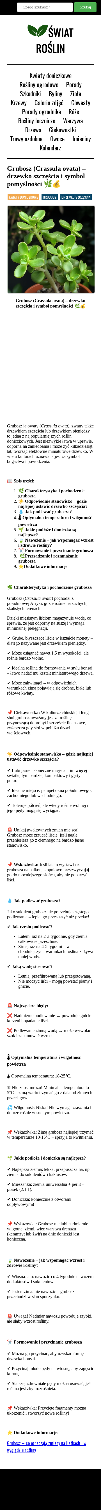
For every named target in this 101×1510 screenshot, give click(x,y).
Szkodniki (30, 93)
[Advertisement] (50, 366)
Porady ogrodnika (41, 111)
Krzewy (19, 102)
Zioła (75, 93)
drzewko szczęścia (75, 197)
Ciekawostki (62, 129)
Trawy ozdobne (26, 138)
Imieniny (81, 138)
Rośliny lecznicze (36, 120)
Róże (74, 111)
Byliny (55, 93)
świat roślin (54, 40)
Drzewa (33, 129)
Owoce (57, 138)
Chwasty (80, 102)
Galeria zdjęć (49, 102)
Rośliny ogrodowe (39, 84)
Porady (74, 84)
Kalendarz (50, 147)
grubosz (49, 197)
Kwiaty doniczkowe (51, 75)
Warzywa (73, 120)
